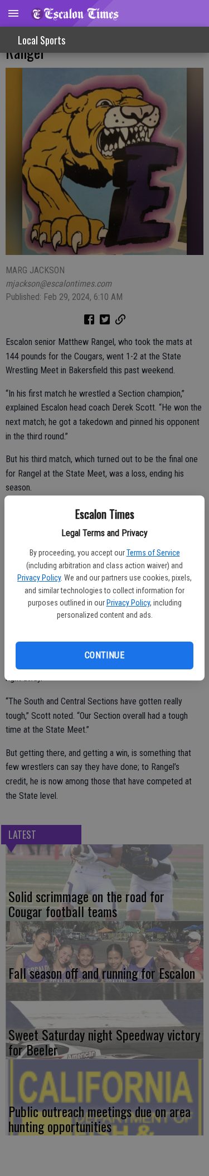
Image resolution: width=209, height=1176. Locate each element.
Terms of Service (153, 552)
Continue (104, 655)
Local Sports (41, 40)
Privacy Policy (39, 577)
